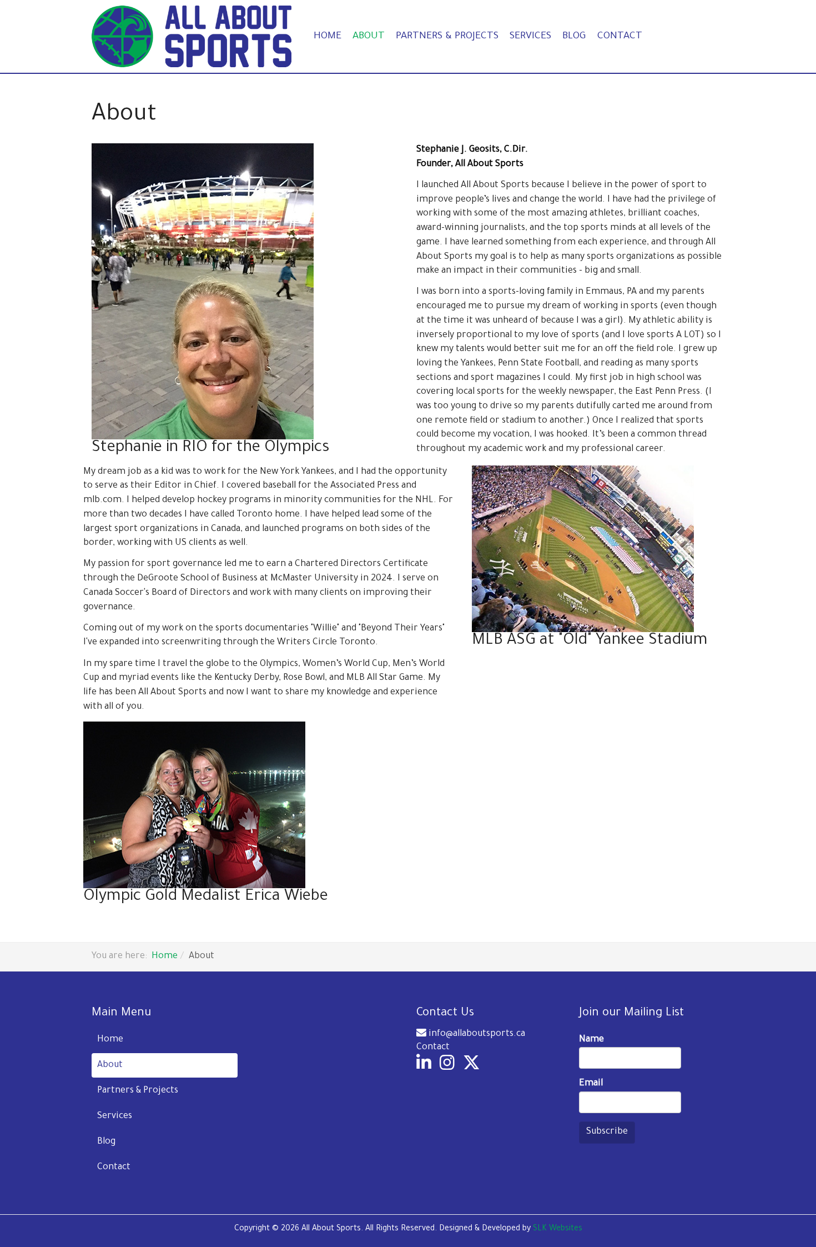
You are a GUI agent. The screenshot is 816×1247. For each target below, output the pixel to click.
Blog (574, 36)
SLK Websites (557, 1229)
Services (530, 36)
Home (327, 36)
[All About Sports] (191, 36)
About (368, 36)
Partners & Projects (447, 36)
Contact (619, 36)
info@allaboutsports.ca (477, 1034)
